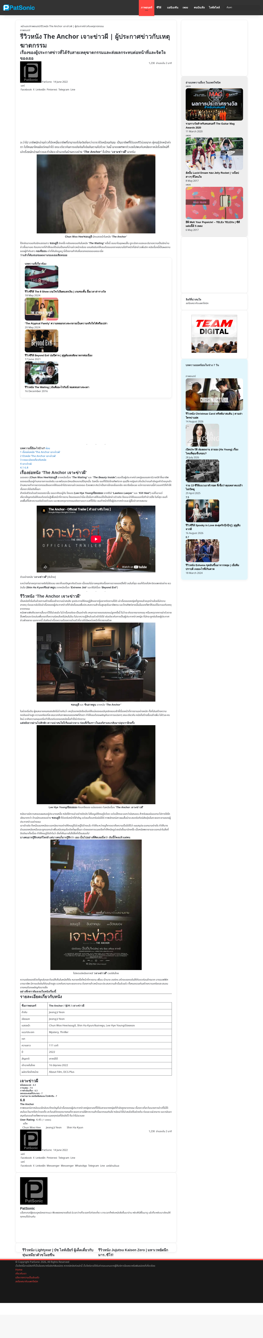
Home (18, 1270)
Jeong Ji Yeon (57, 1012)
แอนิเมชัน (172, 7)
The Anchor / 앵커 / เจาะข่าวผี (66, 1005)
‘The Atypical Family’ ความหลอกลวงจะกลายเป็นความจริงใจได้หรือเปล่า (66, 323)
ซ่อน (48, 448)
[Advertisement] (85, 116)
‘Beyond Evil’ (109, 587)
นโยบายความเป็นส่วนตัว (27, 1277)
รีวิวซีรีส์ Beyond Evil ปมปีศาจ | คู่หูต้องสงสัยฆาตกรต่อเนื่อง (58, 355)
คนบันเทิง (199, 7)
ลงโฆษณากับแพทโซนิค (197, 303)
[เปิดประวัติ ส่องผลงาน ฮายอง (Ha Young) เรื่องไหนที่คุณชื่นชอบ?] (202, 446)
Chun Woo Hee (31, 1128)
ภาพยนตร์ (146, 7)
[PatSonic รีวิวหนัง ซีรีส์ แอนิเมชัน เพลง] (18, 7)
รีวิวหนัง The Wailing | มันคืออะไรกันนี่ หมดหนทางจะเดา (57, 387)
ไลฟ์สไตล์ (214, 7)
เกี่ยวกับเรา (20, 1273)
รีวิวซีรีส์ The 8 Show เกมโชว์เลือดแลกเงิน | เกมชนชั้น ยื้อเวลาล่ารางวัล (65, 291)
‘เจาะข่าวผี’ (118, 151)
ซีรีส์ (158, 7)
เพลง (185, 7)
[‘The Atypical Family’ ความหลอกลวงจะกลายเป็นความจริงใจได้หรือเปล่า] (41, 320)
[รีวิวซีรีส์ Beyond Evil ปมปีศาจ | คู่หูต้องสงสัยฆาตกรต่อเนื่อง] (41, 352)
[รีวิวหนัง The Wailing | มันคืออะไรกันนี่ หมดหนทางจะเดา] (41, 384)
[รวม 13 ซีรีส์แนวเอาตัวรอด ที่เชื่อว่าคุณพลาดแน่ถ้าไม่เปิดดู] (202, 481)
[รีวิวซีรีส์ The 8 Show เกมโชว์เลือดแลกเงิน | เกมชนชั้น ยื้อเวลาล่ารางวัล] (41, 288)
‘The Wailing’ (79, 477)
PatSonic (47, 82)
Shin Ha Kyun (75, 1128)
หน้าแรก (24, 26)
